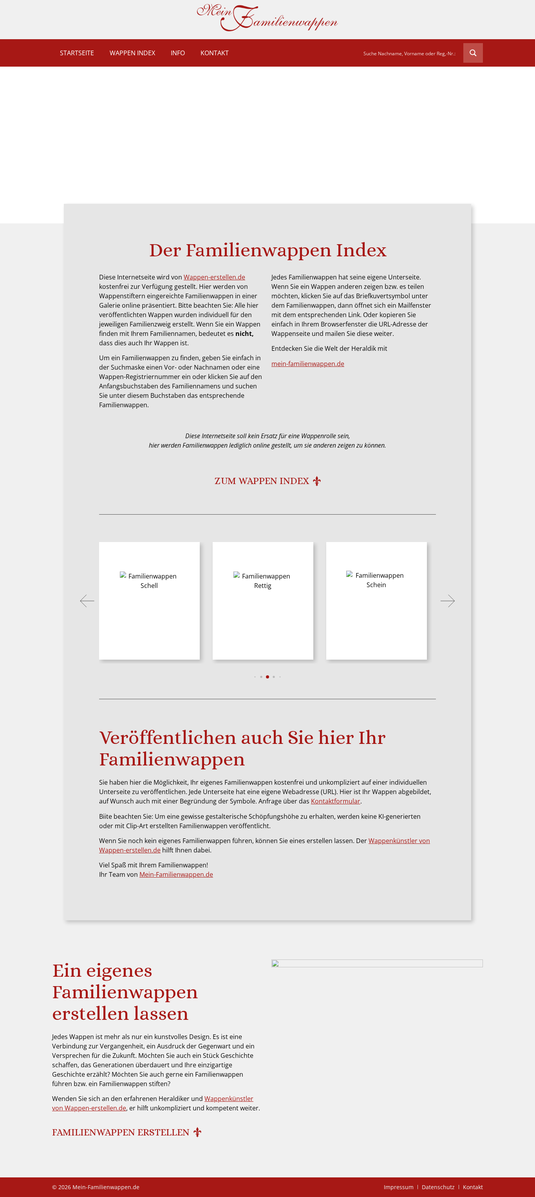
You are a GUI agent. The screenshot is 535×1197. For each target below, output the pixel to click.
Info (178, 53)
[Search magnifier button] (473, 53)
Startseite (77, 53)
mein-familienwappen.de (307, 363)
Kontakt (215, 53)
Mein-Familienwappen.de (176, 874)
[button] (87, 601)
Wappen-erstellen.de (214, 277)
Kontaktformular (335, 801)
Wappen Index (132, 53)
